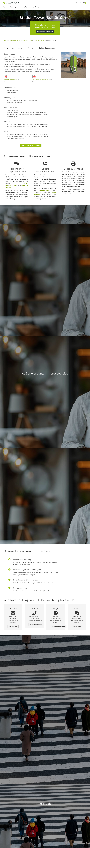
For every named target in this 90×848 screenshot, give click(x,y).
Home (6, 40)
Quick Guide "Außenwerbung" (41, 79)
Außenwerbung (15, 40)
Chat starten (77, 626)
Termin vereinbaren (36, 624)
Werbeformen (27, 40)
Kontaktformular (11, 185)
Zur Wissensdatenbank (58, 626)
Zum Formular (13, 626)
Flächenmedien (39, 40)
